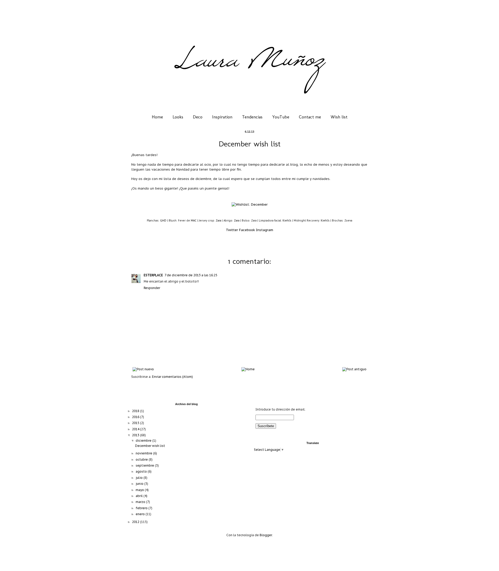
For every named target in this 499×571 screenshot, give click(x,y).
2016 (136, 417)
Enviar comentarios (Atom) (172, 377)
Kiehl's (287, 220)
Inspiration (222, 116)
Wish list (339, 116)
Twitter (232, 230)
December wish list (150, 446)
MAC (193, 220)
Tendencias (252, 116)
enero (141, 514)
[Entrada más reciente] (143, 369)
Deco (197, 116)
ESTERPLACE (153, 275)
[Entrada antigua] (354, 369)
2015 (136, 423)
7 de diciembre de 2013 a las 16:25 (191, 275)
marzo (141, 502)
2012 (136, 522)
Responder (152, 288)
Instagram (264, 230)
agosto (142, 471)
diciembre (144, 440)
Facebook (247, 230)
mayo (140, 490)
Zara (218, 220)
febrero (142, 508)
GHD (163, 220)
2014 (136, 429)
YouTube (280, 116)
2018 (136, 411)
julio (139, 478)
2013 (136, 435)
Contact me (310, 116)
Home (157, 116)
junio (140, 484)
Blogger (266, 535)
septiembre (145, 465)
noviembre (144, 453)
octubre (142, 459)
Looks (178, 116)
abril (139, 496)
